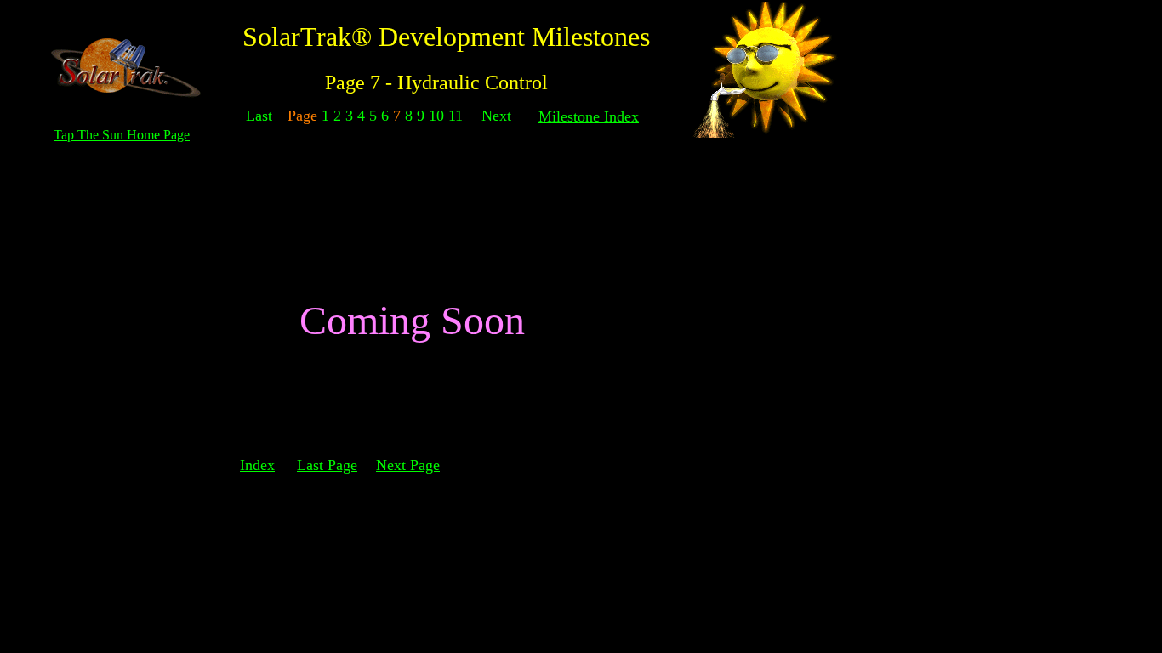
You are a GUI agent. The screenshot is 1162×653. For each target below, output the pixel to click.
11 (455, 115)
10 (436, 115)
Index (257, 465)
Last (259, 115)
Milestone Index (588, 116)
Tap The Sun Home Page (122, 135)
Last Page (327, 465)
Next (496, 115)
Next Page (408, 465)
